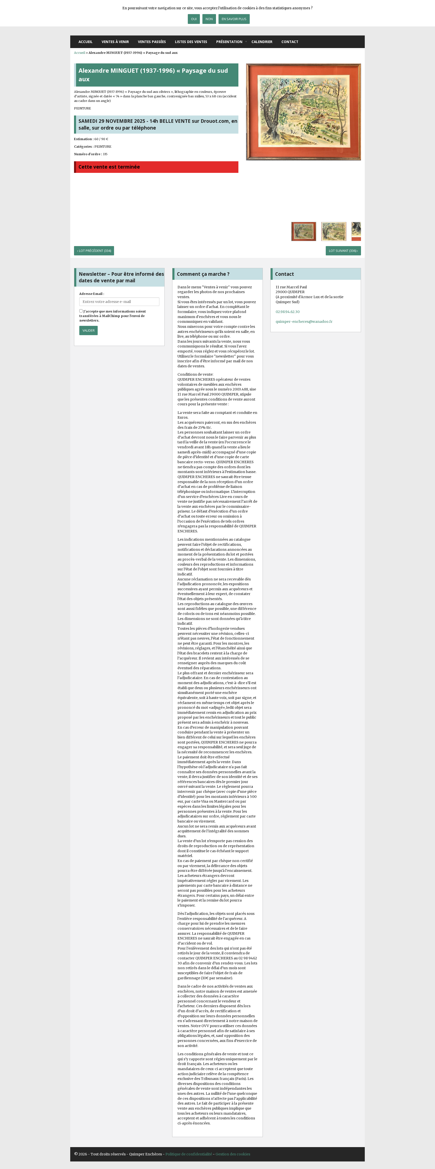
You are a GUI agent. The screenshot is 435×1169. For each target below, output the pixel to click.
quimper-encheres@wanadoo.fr (304, 321)
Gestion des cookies (232, 1154)
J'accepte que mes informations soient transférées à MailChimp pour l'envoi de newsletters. (112, 315)
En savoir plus (234, 19)
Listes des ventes (191, 41)
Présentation (229, 41)
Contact (289, 41)
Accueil (86, 41)
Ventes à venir (115, 41)
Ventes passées (152, 41)
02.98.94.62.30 (288, 311)
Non (209, 19)
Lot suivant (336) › (343, 251)
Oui (194, 19)
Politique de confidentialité (188, 1154)
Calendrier (261, 41)
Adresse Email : (91, 294)
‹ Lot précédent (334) (94, 251)
